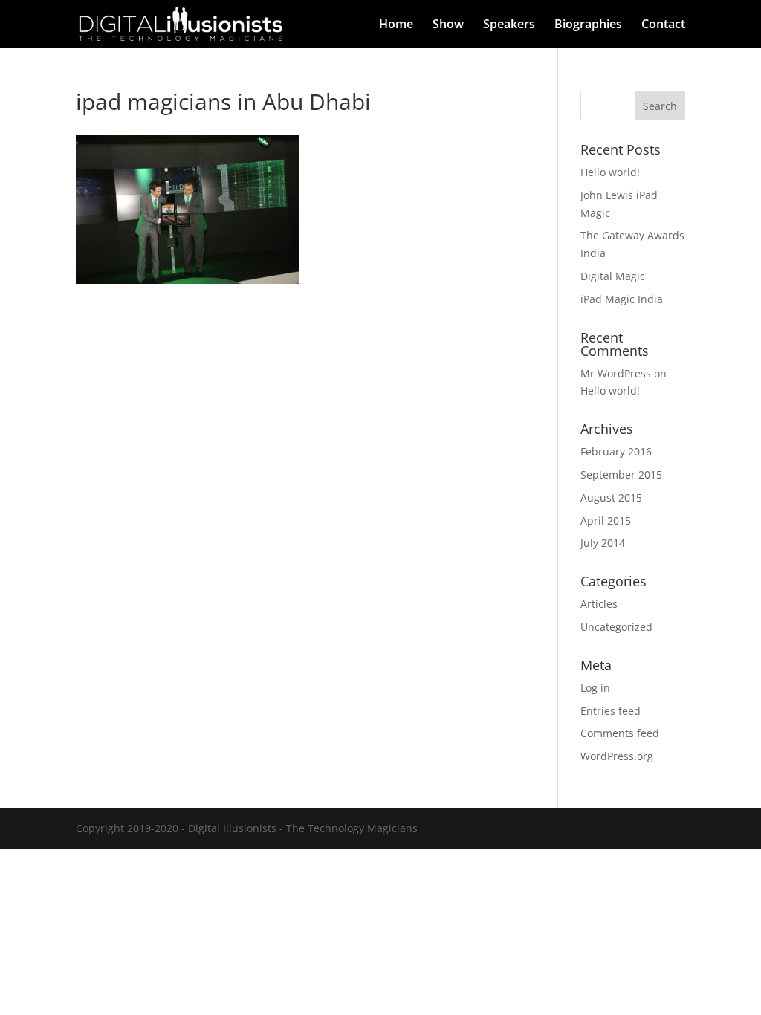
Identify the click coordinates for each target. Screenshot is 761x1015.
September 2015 (621, 474)
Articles (599, 604)
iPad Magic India (621, 299)
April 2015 (605, 520)
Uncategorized (616, 627)
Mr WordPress (615, 373)
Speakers (509, 25)
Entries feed (610, 711)
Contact (663, 25)
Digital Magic (612, 276)
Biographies (588, 25)
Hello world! (610, 172)
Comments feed (619, 733)
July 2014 (602, 543)
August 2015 (611, 497)
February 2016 (616, 451)
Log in (595, 688)
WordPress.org (616, 756)
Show (448, 25)
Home (396, 25)
